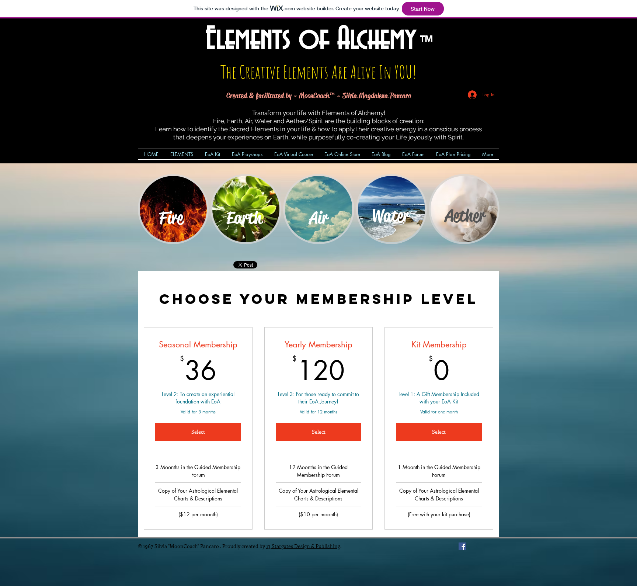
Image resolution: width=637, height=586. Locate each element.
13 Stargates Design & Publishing (303, 545)
